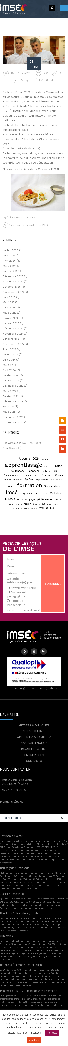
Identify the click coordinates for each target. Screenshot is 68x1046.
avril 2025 (9, 307)
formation (29, 485)
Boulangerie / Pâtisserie (25, 470)
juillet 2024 (10, 354)
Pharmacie (22, 500)
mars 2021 (9, 411)
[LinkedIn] (43, 651)
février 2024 (11, 375)
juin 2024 (9, 359)
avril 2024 (9, 370)
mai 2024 (9, 364)
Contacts (34, 761)
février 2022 (11, 396)
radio (10, 504)
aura (51, 466)
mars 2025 (9, 312)
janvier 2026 (11, 270)
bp (55, 471)
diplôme (29, 479)
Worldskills (46, 508)
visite (26, 508)
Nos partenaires (34, 743)
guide (57, 486)
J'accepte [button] (52, 1032)
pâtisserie (44, 499)
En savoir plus (20, 1032)
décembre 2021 (13, 401)
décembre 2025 (13, 276)
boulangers (46, 471)
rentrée (18, 504)
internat (37, 493)
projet (32, 500)
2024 (36, 458)
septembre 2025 (14, 291)
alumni (45, 459)
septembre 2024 (14, 344)
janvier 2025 (11, 323)
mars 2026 (10, 265)
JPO (45, 493)
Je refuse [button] (34, 1040)
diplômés (42, 479)
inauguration (26, 493)
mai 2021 (8, 406)
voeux (34, 508)
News (10, 499)
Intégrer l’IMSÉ (34, 731)
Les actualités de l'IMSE (35, 225)
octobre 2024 (12, 338)
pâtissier (58, 500)
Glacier (48, 486)
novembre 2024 (13, 333)
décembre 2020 (13, 417)
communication (32, 475)
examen (11, 486)
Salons (36, 504)
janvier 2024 (11, 380)
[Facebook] (34, 651)
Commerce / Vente (13, 475)
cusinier (17, 479)
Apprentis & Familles (34, 737)
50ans (25, 458)
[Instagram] (24, 651)
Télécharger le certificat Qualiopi (34, 688)
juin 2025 (9, 297)
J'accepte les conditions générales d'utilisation (35, 610)
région (27, 503)
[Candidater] (62, 420)
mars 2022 (9, 391)
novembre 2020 (13, 422)
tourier (56, 504)
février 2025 (11, 317)
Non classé (10, 447)
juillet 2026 (10, 250)
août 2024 (9, 349)
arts (46, 466)
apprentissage (23, 465)
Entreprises (34, 755)
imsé (12, 492)
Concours (29, 218)
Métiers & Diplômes (34, 725)
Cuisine (59, 475)
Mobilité (55, 493)
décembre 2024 (13, 328)
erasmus (56, 479)
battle (58, 466)
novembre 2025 (13, 281)
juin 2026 (9, 255)
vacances (17, 508)
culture (7, 480)
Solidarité (46, 504)
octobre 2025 (12, 286)
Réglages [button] (36, 1032)
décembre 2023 (13, 385)
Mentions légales (11, 801)
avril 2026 (9, 260)
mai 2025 (9, 302)
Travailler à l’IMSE (34, 749)
